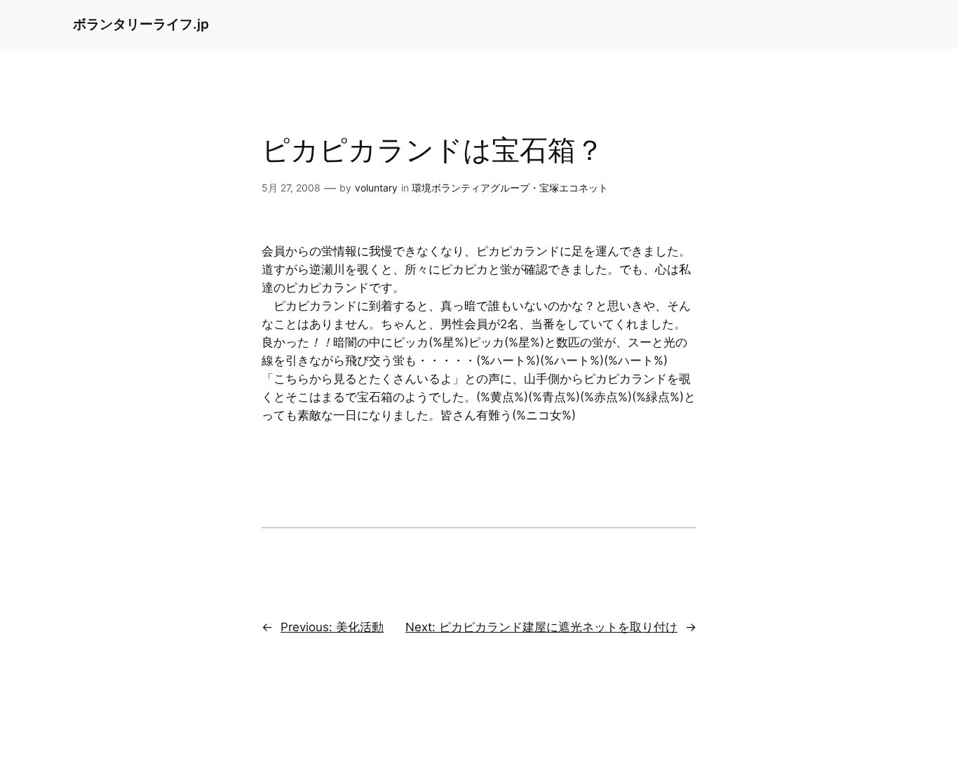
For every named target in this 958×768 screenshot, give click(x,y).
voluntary (376, 188)
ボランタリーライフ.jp (141, 23)
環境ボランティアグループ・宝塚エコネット (510, 188)
